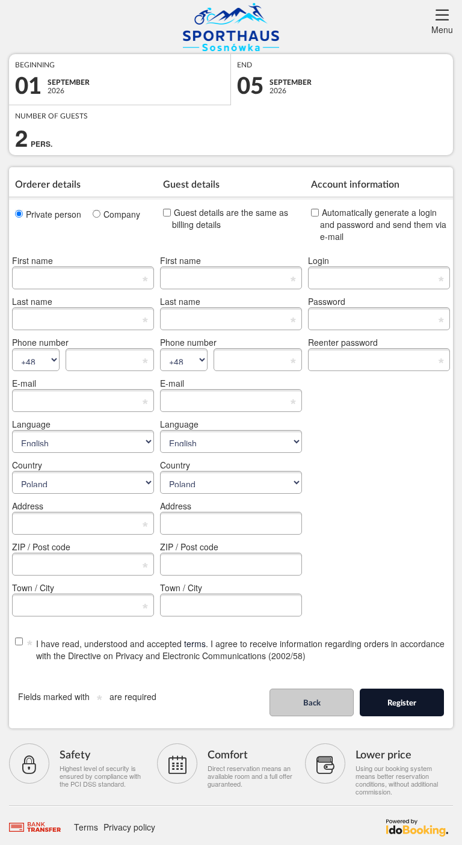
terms (195, 644)
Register (401, 703)
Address (27, 506)
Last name (32, 301)
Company (121, 214)
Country (27, 465)
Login (318, 260)
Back (312, 703)
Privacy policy (129, 827)
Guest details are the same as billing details (230, 218)
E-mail (24, 383)
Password (326, 301)
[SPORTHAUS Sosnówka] (231, 27)
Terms (86, 827)
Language (31, 424)
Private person (53, 214)
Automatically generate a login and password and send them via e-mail (383, 224)
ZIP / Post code (41, 547)
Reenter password (343, 342)
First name (32, 260)
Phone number (40, 342)
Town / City (33, 588)
